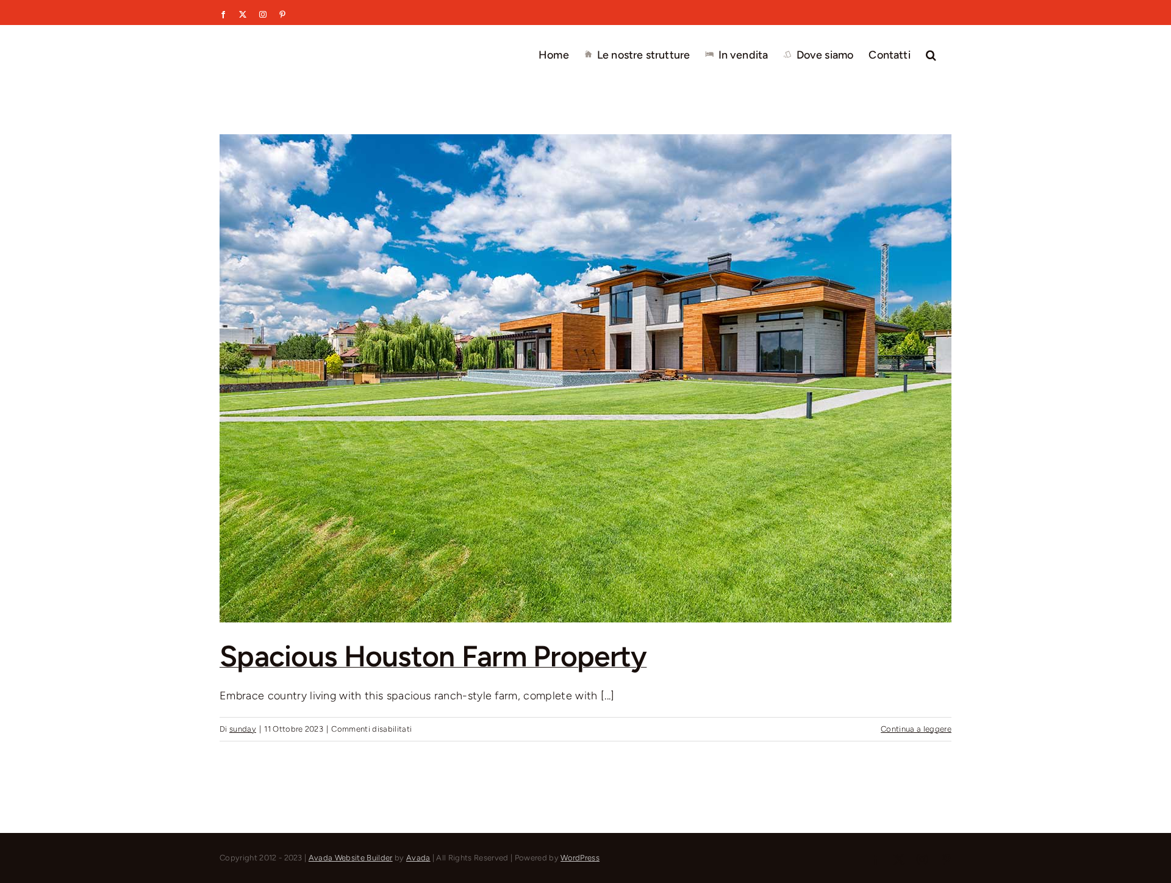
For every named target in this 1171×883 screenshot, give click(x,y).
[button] (931, 53)
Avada (418, 857)
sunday (242, 728)
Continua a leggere (916, 728)
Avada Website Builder (351, 857)
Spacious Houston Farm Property (433, 656)
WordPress (580, 857)
